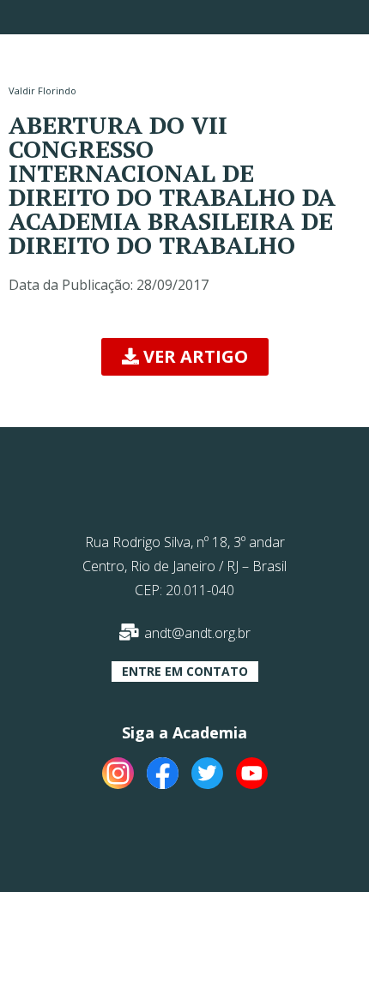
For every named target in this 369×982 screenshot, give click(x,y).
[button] (185, 357)
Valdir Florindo (42, 90)
